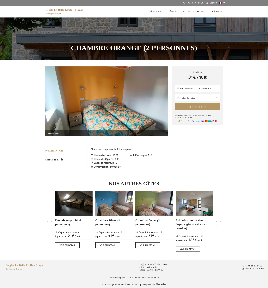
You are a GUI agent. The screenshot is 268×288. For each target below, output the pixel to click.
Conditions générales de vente (144, 277)
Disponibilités (54, 159)
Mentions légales (117, 277)
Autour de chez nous (195, 11)
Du (181, 88)
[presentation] (49, 223)
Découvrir (155, 11)
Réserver (217, 11)
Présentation (54, 150)
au (200, 88)
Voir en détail (67, 245)
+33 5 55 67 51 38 (253, 265)
